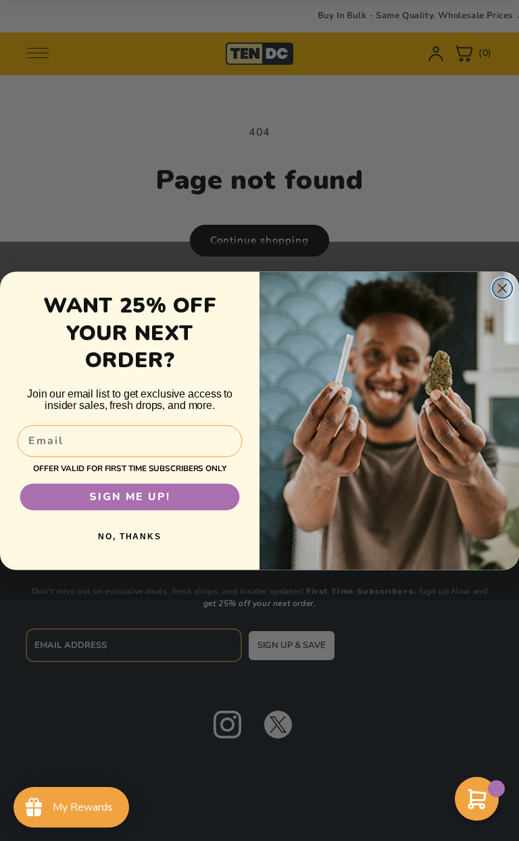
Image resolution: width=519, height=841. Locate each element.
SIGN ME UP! (129, 496)
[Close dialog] (503, 288)
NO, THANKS (130, 536)
